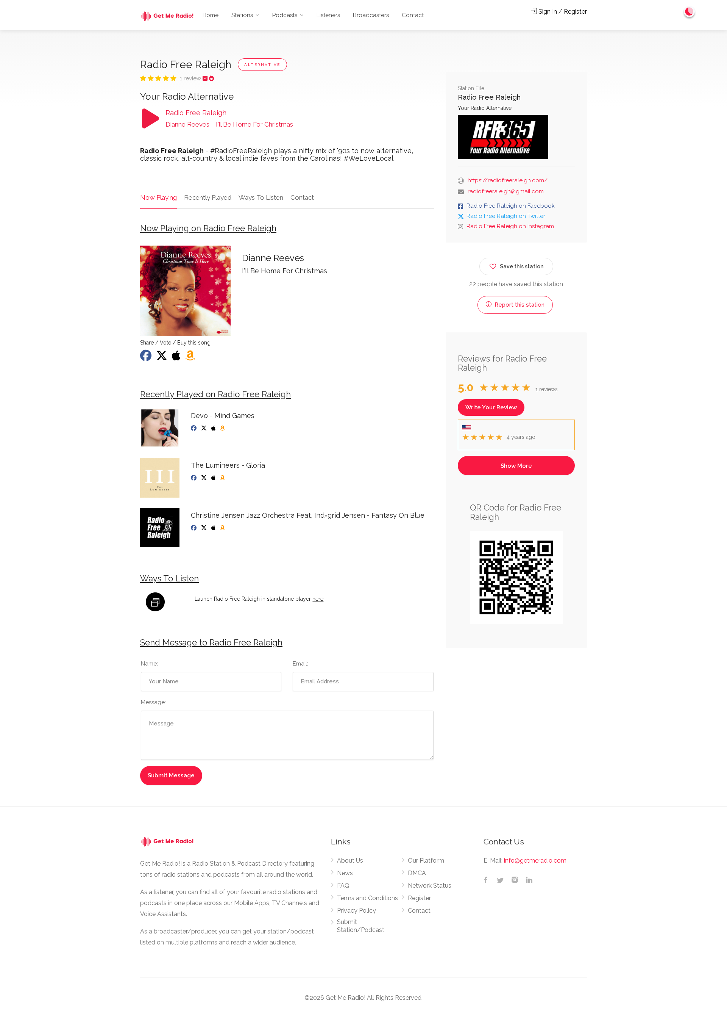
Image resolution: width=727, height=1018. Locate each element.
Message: (153, 702)
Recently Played (207, 197)
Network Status (429, 885)
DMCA (417, 873)
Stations (242, 15)
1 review (191, 78)
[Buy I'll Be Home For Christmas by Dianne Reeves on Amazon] (191, 357)
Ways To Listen (261, 197)
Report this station (518, 304)
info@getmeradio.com (535, 860)
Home (210, 15)
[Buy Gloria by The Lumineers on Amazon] (223, 478)
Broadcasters (371, 15)
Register (419, 898)
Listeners (328, 15)
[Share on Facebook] (146, 357)
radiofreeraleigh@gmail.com (506, 191)
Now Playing (158, 197)
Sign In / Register (562, 11)
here (317, 599)
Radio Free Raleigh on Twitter (505, 216)
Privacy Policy (356, 910)
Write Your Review (491, 407)
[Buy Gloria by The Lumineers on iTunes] (214, 478)
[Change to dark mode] (689, 11)
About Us (350, 860)
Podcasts (284, 15)
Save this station (521, 266)
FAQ (343, 885)
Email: (300, 663)
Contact (413, 15)
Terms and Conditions (367, 898)
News (345, 873)
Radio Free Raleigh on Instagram (510, 226)
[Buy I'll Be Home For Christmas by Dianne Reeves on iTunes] (177, 357)
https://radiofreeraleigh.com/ (508, 180)
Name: (149, 663)
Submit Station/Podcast (360, 925)
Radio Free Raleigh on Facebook (510, 205)
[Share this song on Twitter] (162, 357)
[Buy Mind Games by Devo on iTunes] (214, 428)
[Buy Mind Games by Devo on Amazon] (223, 428)
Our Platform (426, 860)
